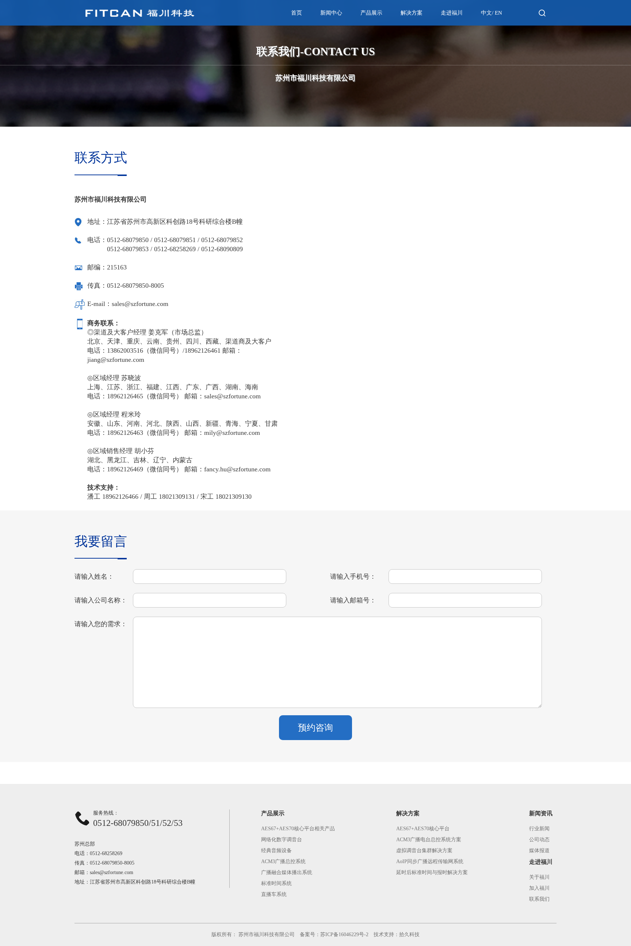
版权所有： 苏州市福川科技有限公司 (253, 934)
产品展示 (371, 13)
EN (498, 13)
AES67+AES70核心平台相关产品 (298, 828)
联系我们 (539, 899)
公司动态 (539, 839)
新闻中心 (331, 13)
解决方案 (411, 13)
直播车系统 (274, 894)
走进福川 (452, 13)
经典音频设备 (276, 850)
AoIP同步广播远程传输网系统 (429, 861)
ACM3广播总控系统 (283, 861)
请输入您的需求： (100, 624)
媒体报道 (539, 850)
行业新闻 (539, 828)
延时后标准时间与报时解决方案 (432, 872)
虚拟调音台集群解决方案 (424, 850)
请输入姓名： (94, 576)
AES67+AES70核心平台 (423, 828)
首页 (296, 13)
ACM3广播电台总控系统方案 (428, 839)
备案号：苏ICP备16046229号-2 (334, 934)
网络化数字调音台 (281, 839)
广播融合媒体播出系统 (286, 872)
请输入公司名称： (100, 600)
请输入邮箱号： (353, 600)
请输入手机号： (353, 576)
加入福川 (539, 888)
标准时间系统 (276, 883)
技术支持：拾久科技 (397, 934)
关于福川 (539, 877)
